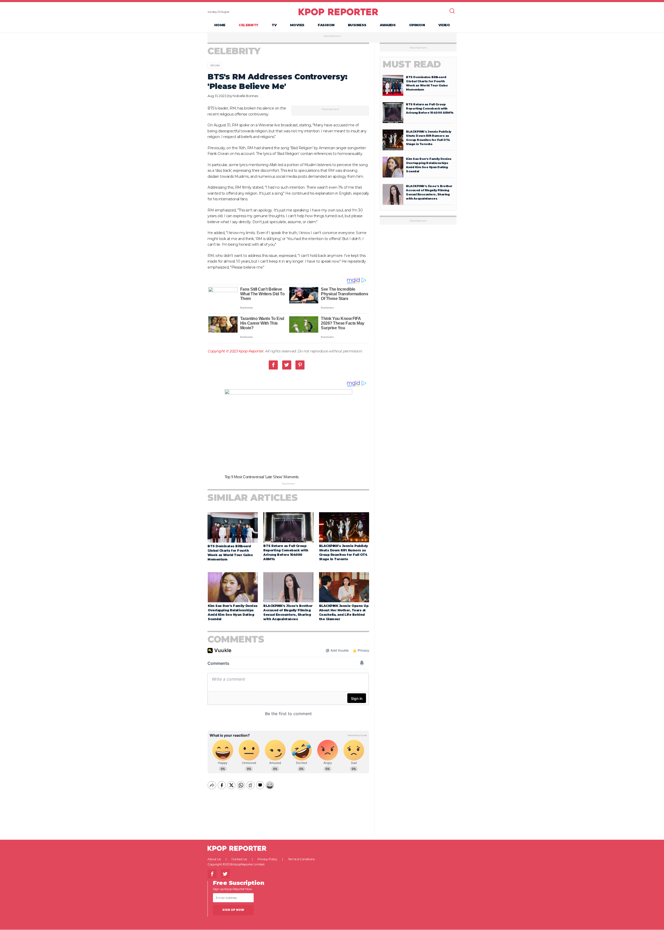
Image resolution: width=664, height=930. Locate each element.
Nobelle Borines (245, 96)
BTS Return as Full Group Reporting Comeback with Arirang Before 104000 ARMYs (430, 108)
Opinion (417, 25)
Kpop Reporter (251, 351)
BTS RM (214, 65)
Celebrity (248, 25)
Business (357, 25)
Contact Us (239, 859)
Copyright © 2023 (223, 351)
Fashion (326, 25)
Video (444, 25)
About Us (214, 859)
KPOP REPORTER (338, 11)
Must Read (412, 64)
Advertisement (332, 36)
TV (274, 25)
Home (219, 25)
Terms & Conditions (301, 859)
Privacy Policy (267, 859)
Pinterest (300, 365)
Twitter (286, 365)
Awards (388, 25)
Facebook (273, 365)
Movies (297, 25)
